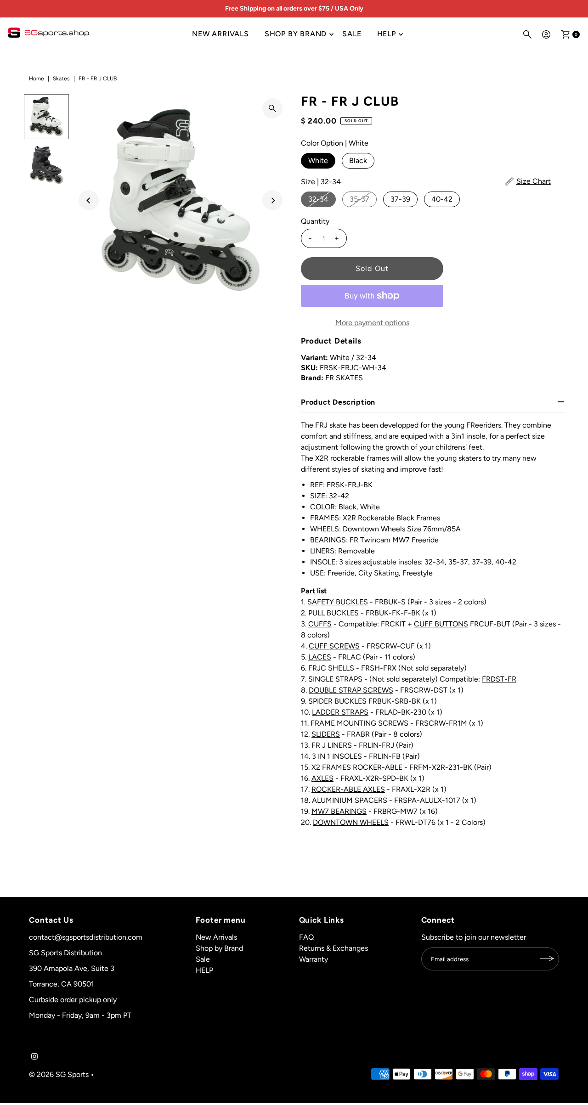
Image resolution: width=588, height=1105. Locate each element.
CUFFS (320, 624)
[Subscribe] (547, 958)
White (318, 160)
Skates (61, 78)
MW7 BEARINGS (339, 811)
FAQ (306, 936)
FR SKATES (344, 377)
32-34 (318, 199)
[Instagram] (34, 1057)
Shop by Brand (296, 33)
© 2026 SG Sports (59, 1074)
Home (36, 78)
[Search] (527, 34)
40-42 (441, 199)
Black (358, 160)
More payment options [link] (372, 322)
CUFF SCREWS (334, 646)
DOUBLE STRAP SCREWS (351, 690)
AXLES (322, 778)
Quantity (315, 221)
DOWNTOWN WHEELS (351, 822)
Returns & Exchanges (333, 947)
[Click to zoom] (272, 108)
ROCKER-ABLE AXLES (348, 789)
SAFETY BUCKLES (337, 602)
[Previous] (89, 200)
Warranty (313, 958)
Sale (351, 33)
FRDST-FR (499, 679)
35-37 (359, 199)
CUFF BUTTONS (441, 624)
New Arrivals (220, 33)
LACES (319, 657)
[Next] (272, 200)
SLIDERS (325, 734)
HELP (386, 33)
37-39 (400, 199)
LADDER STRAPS (340, 712)
